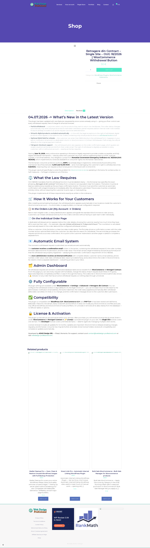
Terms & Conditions (39, 521)
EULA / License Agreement (39, 531)
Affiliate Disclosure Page (39, 534)
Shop (39, 538)
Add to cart (109, 70)
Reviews (80, 111)
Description (69, 111)
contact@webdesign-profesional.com (102, 333)
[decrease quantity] (87, 69)
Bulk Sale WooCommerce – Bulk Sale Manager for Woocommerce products (106, 473)
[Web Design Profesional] (40, 4)
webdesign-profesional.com (42, 335)
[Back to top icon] (142, 544)
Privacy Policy (39, 518)
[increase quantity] (93, 69)
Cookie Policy (39, 524)
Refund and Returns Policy (39, 528)
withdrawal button (106, 135)
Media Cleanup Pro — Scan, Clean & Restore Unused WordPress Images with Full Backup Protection (43, 473)
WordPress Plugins (101, 75)
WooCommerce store (79, 170)
